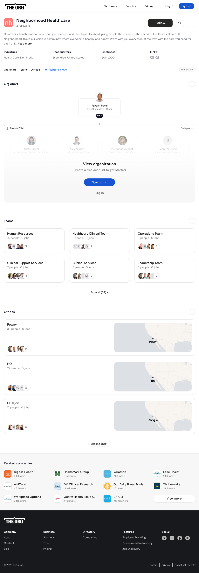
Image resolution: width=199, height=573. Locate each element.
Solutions (49, 537)
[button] (99, 107)
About (7, 537)
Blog (6, 548)
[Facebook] (179, 537)
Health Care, (11, 57)
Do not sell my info (185, 565)
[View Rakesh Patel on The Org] (99, 97)
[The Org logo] (14, 520)
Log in (169, 6)
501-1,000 (108, 57)
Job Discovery (131, 548)
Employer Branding (134, 537)
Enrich (130, 6)
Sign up (186, 6)
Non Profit (26, 57)
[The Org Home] (15, 6)
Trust (46, 543)
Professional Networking (137, 543)
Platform (109, 6)
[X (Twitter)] (164, 537)
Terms (153, 565)
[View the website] (157, 57)
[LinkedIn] (172, 537)
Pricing (47, 548)
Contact (9, 543)
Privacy (166, 565)
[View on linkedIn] (152, 57)
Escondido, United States (68, 57)
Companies (90, 537)
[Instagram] (187, 537)
